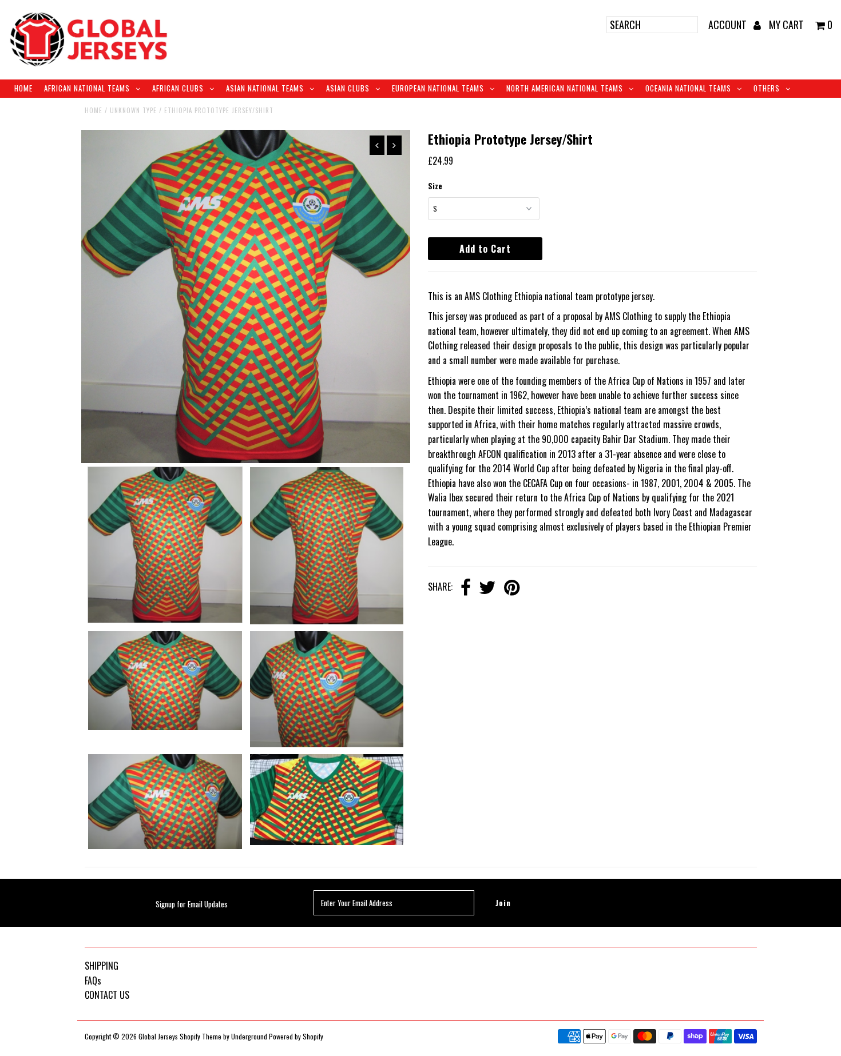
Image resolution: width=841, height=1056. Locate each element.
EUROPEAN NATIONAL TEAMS (438, 88)
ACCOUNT (728, 24)
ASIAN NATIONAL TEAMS (265, 88)
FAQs (93, 980)
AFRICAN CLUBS (178, 88)
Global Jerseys (158, 1036)
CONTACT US (107, 995)
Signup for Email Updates (192, 904)
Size (435, 186)
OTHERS (766, 88)
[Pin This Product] (511, 588)
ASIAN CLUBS (348, 88)
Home (23, 88)
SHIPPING (101, 966)
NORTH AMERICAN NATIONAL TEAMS (564, 88)
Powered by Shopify (296, 1036)
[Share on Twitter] (487, 588)
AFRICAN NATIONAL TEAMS (87, 88)
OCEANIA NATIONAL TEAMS (688, 88)
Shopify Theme (200, 1036)
